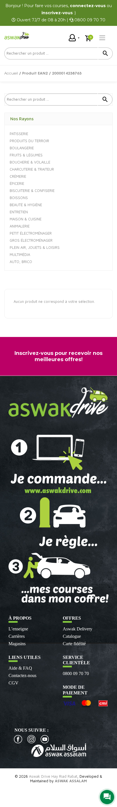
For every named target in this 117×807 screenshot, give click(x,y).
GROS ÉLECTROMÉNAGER (31, 240)
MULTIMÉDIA (20, 254)
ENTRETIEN (19, 212)
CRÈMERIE (18, 176)
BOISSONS (19, 197)
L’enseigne (18, 628)
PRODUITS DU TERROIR (29, 140)
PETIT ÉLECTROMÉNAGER (31, 233)
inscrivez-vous (57, 12)
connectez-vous (88, 5)
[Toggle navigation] (102, 37)
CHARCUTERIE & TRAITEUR (32, 169)
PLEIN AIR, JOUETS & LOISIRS (35, 247)
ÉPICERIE (17, 183)
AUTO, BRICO (21, 261)
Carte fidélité (74, 643)
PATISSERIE (19, 133)
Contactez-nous (22, 675)
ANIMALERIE (20, 226)
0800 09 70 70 (76, 673)
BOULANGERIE (22, 148)
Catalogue (72, 636)
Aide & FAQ (20, 668)
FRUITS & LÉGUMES (26, 155)
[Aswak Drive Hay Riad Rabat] (17, 36)
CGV (13, 682)
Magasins (17, 643)
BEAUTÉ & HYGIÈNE (26, 204)
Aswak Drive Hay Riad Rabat (53, 776)
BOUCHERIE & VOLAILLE (30, 162)
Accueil (11, 73)
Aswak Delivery (77, 628)
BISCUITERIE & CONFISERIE (32, 190)
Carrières (17, 636)
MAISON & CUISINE (25, 219)
